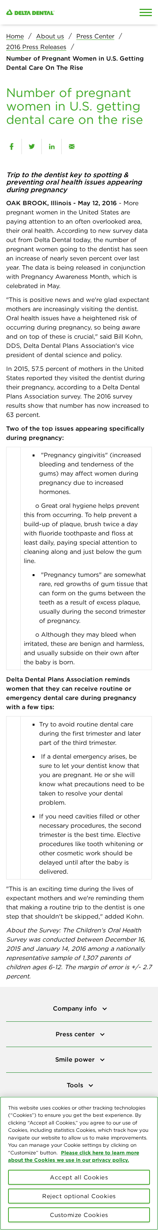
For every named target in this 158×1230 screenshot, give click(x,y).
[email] (71, 146)
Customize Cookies (79, 1214)
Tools (76, 1085)
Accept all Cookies (79, 1177)
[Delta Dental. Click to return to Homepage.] (59, 12)
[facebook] (11, 146)
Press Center (95, 36)
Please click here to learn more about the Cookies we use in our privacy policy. (73, 1156)
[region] (79, 1163)
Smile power (76, 1059)
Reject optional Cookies (79, 1196)
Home (15, 36)
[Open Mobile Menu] (145, 12)
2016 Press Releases (36, 47)
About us (50, 36)
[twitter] (31, 146)
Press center (76, 1034)
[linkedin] (51, 146)
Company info (76, 1008)
